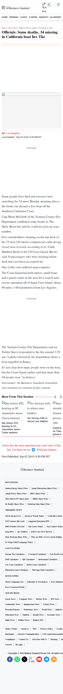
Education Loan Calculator (16, 570)
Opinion (25, 615)
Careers (8, 644)
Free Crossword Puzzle (15, 587)
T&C (35, 629)
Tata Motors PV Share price (17, 499)
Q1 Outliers (22, 532)
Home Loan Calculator (36, 564)
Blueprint (55, 17)
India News (12, 27)
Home (5, 17)
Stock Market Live (13, 516)
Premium (13, 17)
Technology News (30, 609)
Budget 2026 (38, 620)
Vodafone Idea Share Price (38, 504)
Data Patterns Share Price (16, 537)
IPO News (55, 599)
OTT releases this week (14, 521)
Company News (25, 599)
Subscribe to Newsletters (37, 582)
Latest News (10, 599)
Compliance (10, 639)
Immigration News (31, 604)
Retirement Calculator (48, 559)
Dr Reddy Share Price (14, 504)
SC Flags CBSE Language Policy (19, 542)
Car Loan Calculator (14, 564)
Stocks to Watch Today (34, 516)
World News (47, 609)
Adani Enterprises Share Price (44, 488)
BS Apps (19, 644)
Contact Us (23, 639)
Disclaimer (9, 634)
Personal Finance (12, 609)
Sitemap (54, 639)
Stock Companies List (14, 582)
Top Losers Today (35, 526)
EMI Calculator (12, 559)
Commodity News (12, 604)
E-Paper (33, 17)
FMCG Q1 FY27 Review (41, 532)
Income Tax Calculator (15, 554)
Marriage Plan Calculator (43, 570)
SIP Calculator (28, 559)
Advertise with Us (39, 639)
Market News (41, 599)
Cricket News (48, 604)
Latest (23, 17)
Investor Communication (28, 634)
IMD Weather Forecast (14, 526)
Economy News (53, 615)
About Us (25, 629)
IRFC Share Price (37, 493)
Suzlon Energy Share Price (16, 488)
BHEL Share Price (40, 499)
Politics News (23, 620)
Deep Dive (9, 532)
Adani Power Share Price (16, 493)
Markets (43, 17)
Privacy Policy (46, 629)
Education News (12, 615)
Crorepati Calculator (37, 554)
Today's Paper (11, 629)
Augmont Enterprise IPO (38, 521)
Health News (38, 615)
